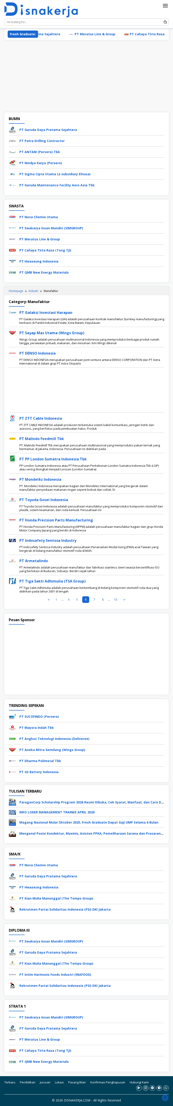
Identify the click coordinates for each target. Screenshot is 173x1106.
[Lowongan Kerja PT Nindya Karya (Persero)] (12, 163)
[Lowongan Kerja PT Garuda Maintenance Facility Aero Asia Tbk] (12, 185)
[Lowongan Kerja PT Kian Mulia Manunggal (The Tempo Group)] (12, 898)
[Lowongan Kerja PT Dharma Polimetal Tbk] (12, 760)
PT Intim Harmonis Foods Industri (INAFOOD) (55, 974)
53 (115, 600)
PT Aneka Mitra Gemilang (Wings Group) (52, 750)
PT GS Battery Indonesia (39, 772)
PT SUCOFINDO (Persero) (39, 716)
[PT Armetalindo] (12, 560)
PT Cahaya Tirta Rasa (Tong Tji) (139, 34)
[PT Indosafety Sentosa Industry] (12, 540)
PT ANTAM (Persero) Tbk (39, 152)
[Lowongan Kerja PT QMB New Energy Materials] (12, 272)
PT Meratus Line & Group (78, 34)
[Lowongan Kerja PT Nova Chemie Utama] (12, 216)
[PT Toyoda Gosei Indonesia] (12, 499)
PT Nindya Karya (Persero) (40, 163)
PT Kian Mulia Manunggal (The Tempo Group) (56, 898)
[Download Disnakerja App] (139, 1088)
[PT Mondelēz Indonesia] (12, 479)
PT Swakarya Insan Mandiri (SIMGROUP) (51, 228)
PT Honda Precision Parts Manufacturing (56, 520)
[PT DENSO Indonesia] (12, 353)
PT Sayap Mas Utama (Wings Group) (51, 332)
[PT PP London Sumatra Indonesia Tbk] (12, 459)
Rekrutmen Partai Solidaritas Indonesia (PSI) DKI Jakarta (65, 909)
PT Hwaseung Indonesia (38, 261)
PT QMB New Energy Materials (44, 272)
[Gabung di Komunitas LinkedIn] (152, 1088)
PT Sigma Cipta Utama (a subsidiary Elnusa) (55, 174)
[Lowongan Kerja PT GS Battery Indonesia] (12, 771)
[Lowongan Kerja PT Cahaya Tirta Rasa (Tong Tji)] (12, 250)
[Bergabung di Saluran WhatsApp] (166, 1088)
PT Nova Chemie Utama (38, 217)
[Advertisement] (86, 76)
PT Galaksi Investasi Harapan (45, 312)
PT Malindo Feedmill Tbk (41, 438)
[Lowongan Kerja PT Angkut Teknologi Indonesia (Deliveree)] (12, 738)
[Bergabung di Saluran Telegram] (159, 1088)
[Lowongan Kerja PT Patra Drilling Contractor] (12, 140)
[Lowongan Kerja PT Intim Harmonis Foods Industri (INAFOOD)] (12, 974)
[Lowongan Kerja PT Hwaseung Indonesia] (12, 261)
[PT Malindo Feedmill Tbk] (12, 438)
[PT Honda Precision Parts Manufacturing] (12, 520)
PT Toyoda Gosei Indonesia (43, 499)
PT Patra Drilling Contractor (42, 141)
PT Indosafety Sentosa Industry (47, 540)
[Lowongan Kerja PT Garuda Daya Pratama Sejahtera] (12, 129)
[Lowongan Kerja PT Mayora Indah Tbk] (12, 727)
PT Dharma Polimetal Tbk (40, 761)
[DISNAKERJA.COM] (43, 10)
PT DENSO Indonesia (37, 353)
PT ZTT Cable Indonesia (40, 418)
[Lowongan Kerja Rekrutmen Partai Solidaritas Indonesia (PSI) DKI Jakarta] (12, 909)
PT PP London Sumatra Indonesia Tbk (53, 459)
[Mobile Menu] (165, 5)
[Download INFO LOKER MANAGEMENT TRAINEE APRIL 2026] (12, 812)
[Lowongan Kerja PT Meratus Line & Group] (12, 239)
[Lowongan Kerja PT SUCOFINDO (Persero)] (12, 716)
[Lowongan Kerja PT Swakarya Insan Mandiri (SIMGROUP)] (12, 227)
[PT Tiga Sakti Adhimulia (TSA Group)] (12, 581)
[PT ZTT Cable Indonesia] (12, 418)
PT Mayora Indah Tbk (36, 727)
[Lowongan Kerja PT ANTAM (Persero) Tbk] (12, 151)
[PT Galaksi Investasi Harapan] (12, 312)
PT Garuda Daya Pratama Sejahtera (48, 130)
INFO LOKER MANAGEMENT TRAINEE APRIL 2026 (57, 812)
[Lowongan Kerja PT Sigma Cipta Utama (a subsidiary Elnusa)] (12, 174)
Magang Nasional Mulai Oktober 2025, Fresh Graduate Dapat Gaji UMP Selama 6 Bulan (88, 822)
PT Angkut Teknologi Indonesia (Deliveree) (54, 739)
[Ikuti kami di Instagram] (145, 1088)
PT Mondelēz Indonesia (40, 479)
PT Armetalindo (33, 560)
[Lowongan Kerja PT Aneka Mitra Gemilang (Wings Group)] (12, 749)
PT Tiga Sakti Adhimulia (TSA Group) (52, 581)
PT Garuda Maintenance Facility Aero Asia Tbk (57, 185)
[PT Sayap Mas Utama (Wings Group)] (12, 332)
